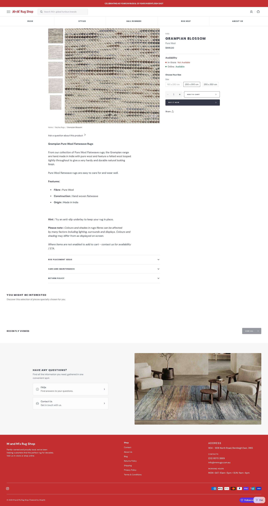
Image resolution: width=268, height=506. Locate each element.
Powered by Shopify (37, 500)
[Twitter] (169, 118)
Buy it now (173, 102)
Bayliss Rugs (60, 127)
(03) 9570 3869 (216, 458)
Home (50, 127)
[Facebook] (175, 118)
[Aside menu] (9, 12)
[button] (258, 12)
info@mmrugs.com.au (219, 462)
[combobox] (65, 12)
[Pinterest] (180, 118)
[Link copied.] (185, 118)
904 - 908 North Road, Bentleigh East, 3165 (230, 448)
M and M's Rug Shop (21, 500)
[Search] (40, 12)
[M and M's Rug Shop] (22, 11)
